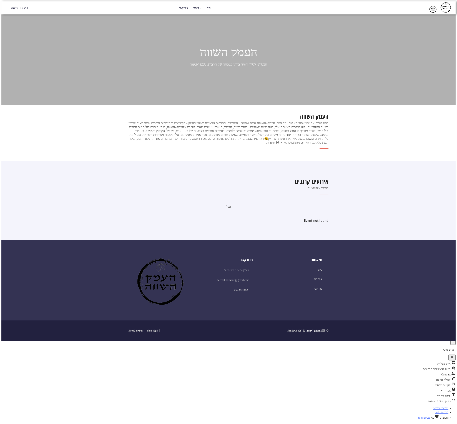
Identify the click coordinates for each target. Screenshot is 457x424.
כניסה (25, 7)
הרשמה (15, 7)
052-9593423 (241, 289)
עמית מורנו (424, 417)
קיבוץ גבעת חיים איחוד (236, 270)
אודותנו (197, 7)
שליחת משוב (441, 412)
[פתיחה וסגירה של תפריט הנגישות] (453, 343)
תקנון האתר (152, 330)
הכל (228, 207)
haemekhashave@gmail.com (233, 280)
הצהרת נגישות (440, 408)
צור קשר (183, 7)
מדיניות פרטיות (136, 330)
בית (209, 7)
